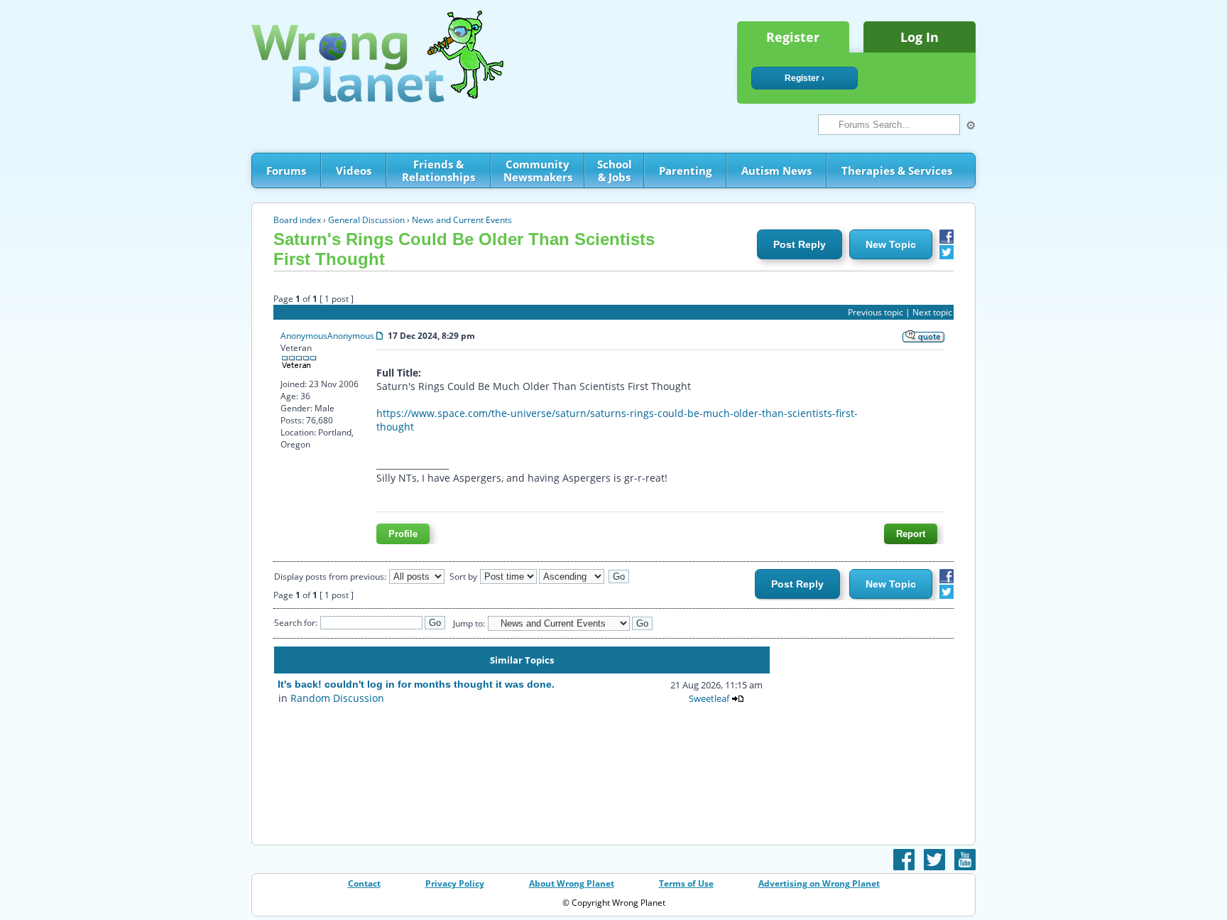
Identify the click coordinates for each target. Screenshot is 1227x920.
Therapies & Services (896, 170)
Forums (286, 170)
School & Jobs (614, 170)
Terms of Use (686, 883)
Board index (297, 220)
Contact (364, 883)
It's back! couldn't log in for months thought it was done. (416, 684)
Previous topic (875, 312)
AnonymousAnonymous (327, 336)
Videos (353, 170)
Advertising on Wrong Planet (819, 883)
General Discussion (366, 220)
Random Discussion (337, 698)
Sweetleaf (709, 698)
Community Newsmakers (537, 170)
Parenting (685, 170)
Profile (403, 534)
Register (792, 36)
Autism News (776, 170)
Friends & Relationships (438, 170)
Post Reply (799, 244)
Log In (919, 36)
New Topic (891, 244)
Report (910, 534)
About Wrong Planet (571, 883)
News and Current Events (462, 220)
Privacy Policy (454, 883)
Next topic (932, 312)
